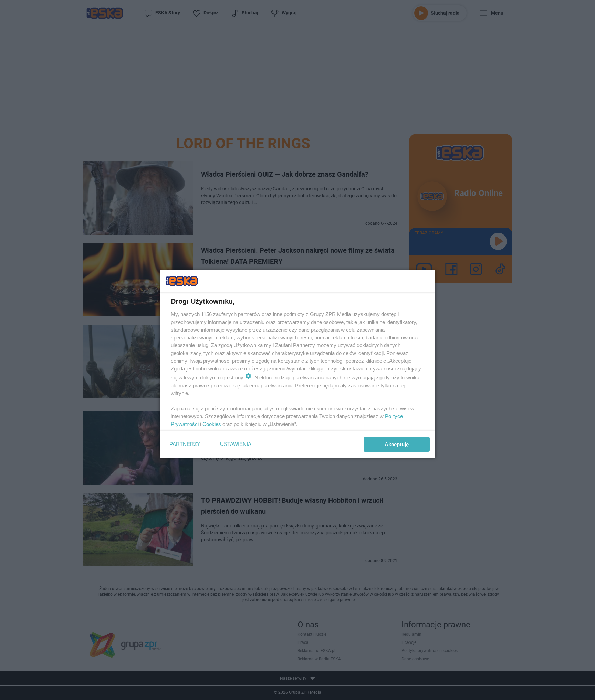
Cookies (211, 424)
